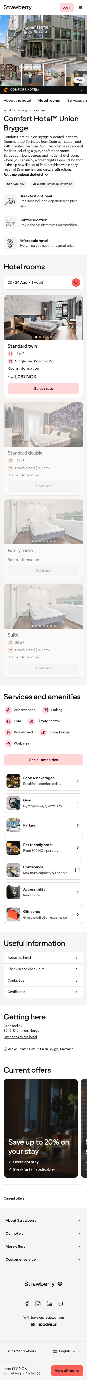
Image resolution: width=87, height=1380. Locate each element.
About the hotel (17, 100)
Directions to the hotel (20, 1037)
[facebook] (27, 1303)
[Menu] (80, 7)
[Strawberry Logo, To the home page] (18, 7)
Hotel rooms (49, 100)
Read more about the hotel (23, 174)
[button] (43, 317)
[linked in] (49, 1303)
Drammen (40, 111)
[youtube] (60, 1303)
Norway (22, 111)
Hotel (7, 111)
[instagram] (38, 1303)
